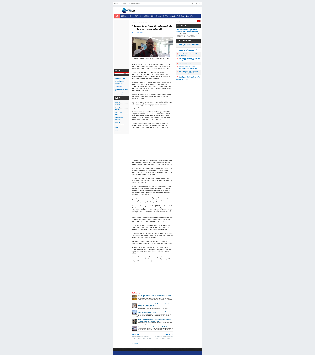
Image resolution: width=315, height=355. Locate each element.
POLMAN (117, 114)
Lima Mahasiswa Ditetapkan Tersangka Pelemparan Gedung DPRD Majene (188, 72)
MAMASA (117, 122)
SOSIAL (158, 16)
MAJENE (117, 109)
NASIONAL (146, 16)
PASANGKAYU (119, 117)
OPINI (152, 16)
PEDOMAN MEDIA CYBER (134, 3)
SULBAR (123, 16)
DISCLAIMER (123, 3)
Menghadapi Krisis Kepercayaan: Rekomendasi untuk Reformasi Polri (120, 81)
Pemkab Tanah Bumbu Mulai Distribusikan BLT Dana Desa (189, 54)
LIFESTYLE (172, 16)
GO (198, 21)
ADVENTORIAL (180, 16)
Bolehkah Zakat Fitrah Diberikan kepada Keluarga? (189, 45)
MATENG (117, 120)
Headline (117, 104)
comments (135, 343)
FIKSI (130, 16)
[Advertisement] (121, 44)
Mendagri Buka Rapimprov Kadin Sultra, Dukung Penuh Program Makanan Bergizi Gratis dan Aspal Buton (188, 78)
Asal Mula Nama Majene (185, 63)
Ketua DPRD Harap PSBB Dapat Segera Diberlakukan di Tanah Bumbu (188, 49)
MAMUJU (117, 107)
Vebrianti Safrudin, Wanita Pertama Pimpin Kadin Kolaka (154, 326)
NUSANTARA (189, 16)
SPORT (165, 16)
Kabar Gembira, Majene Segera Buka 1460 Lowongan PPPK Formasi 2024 (189, 59)
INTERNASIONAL (137, 16)
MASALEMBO (157, 353)
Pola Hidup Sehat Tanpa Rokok (121, 90)
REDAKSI (116, 3)
